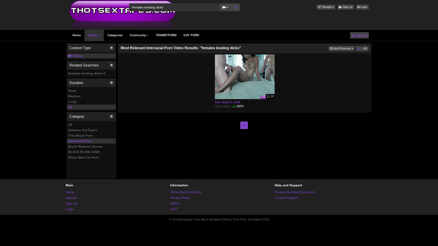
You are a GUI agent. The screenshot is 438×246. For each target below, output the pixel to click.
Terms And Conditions (186, 192)
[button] (326, 7)
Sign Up (347, 7)
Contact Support (286, 198)
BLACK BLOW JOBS (84, 152)
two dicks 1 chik (227, 102)
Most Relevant (343, 48)
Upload (361, 35)
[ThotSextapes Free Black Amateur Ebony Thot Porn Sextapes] (122, 14)
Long (72, 101)
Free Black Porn (80, 135)
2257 (173, 209)
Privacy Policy (180, 198)
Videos (93, 35)
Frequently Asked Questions (295, 192)
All (70, 107)
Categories (115, 35)
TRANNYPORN (166, 35)
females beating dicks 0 (86, 73)
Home (77, 35)
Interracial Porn (80, 141)
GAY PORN (191, 35)
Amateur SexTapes (82, 130)
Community (138, 35)
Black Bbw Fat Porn (83, 157)
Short (72, 90)
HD (365, 48)
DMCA (175, 203)
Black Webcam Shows (85, 146)
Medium (74, 96)
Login (364, 7)
